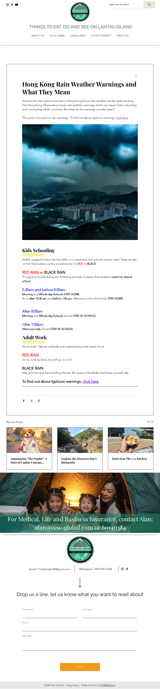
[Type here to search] (149, 4)
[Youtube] (16, 4)
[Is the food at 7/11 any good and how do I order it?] (130, 440)
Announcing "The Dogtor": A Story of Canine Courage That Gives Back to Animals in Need (28, 460)
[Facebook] (12, 4)
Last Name (87, 609)
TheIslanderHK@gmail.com (54, 569)
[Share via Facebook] (23, 400)
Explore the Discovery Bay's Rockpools (79, 460)
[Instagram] (7, 4)
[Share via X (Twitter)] (31, 400)
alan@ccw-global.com (64, 527)
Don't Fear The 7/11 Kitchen (129, 459)
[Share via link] (39, 400)
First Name (27, 609)
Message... (28, 636)
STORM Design (108, 685)
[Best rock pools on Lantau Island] (80, 440)
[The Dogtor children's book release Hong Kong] (29, 440)
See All (150, 421)
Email (25, 622)
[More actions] (136, 75)
